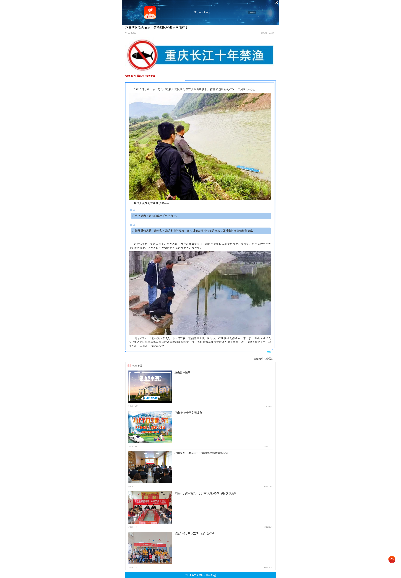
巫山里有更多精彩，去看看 (199, 575)
